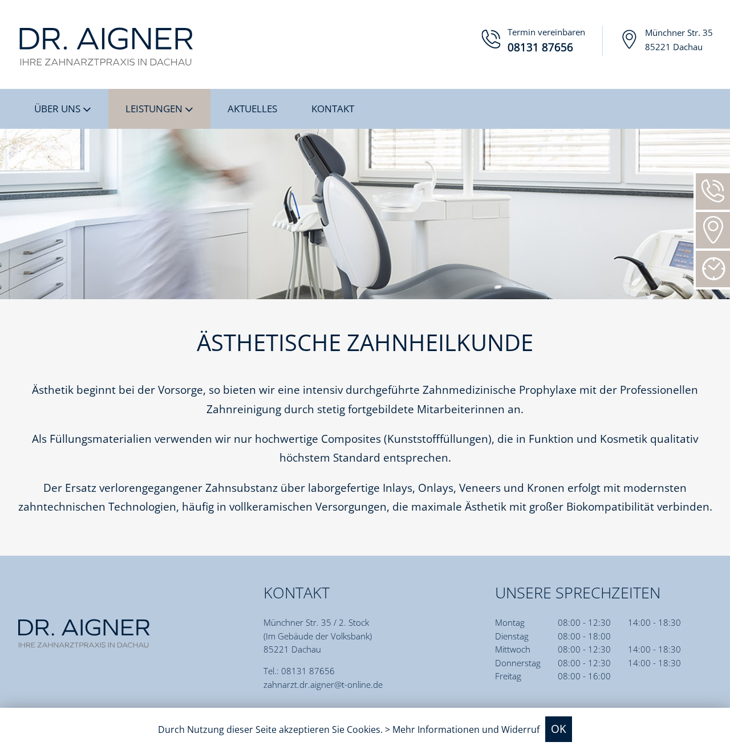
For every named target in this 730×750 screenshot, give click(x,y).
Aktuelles (252, 108)
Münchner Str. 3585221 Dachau (679, 39)
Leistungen (155, 108)
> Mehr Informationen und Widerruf (462, 729)
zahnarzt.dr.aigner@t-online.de (323, 684)
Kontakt (332, 108)
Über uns (58, 108)
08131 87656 (308, 670)
